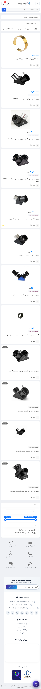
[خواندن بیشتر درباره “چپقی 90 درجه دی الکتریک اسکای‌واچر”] (37, 417)
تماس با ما (22, 633)
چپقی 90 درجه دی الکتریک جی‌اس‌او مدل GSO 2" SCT (23, 371)
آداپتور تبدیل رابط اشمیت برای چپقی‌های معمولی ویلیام (23, 335)
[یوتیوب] (17, 613)
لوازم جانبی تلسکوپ (33, 17)
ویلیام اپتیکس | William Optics (24, 533)
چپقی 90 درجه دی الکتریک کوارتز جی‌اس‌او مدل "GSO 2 (23, 139)
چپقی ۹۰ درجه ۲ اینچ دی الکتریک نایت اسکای (26, 295)
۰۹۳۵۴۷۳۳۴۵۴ (10, 608)
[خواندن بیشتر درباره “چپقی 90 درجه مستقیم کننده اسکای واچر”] (37, 457)
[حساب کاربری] (8, 4)
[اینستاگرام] (36, 613)
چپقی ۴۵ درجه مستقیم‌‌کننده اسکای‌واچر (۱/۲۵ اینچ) (24, 219)
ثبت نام (11, 587)
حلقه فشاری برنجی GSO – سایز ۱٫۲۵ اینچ (27, 59)
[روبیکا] (12, 613)
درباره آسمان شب (22, 630)
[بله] (8, 613)
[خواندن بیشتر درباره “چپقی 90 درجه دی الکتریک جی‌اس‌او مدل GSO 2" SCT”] (37, 377)
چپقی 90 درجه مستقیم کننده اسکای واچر (27, 451)
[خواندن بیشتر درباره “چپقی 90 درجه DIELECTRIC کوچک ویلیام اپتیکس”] (37, 497)
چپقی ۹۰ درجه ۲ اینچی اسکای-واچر (29, 255)
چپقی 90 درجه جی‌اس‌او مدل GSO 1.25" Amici (26, 99)
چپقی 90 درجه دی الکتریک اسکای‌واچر (28, 411)
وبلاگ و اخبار (22, 627)
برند (35, 525)
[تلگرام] (32, 613)
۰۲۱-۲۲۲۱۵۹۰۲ (32, 608)
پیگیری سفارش (22, 624)
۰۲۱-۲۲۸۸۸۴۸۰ (21, 608)
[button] (37, 65)
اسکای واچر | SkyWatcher (26, 530)
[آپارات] (27, 613)
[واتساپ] (22, 613)
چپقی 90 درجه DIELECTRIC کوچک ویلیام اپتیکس (24, 491)
